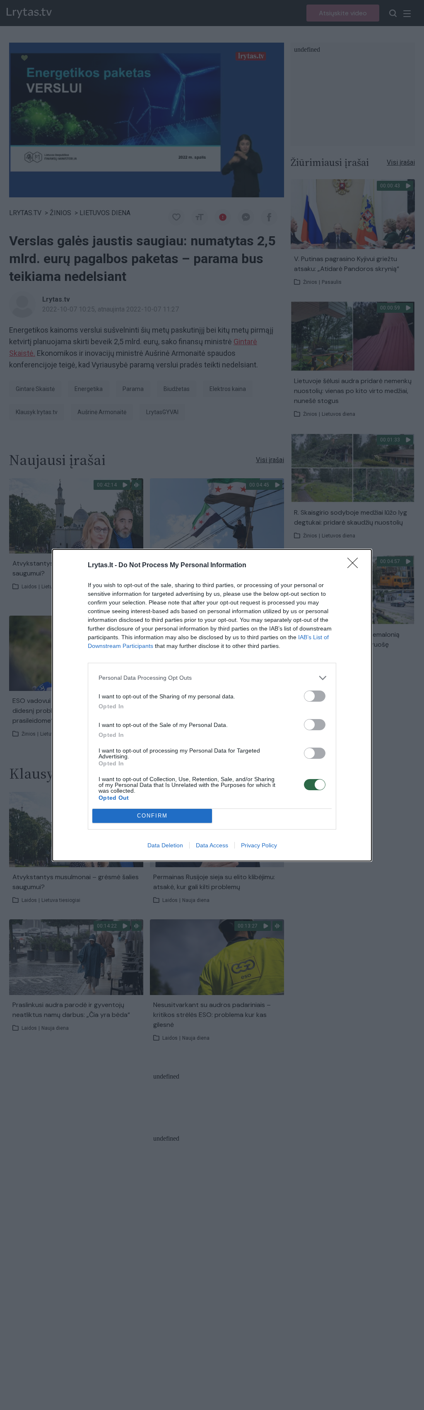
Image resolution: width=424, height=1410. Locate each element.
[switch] (314, 696)
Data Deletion (165, 845)
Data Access (212, 845)
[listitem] (212, 678)
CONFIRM (152, 816)
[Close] (355, 565)
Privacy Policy (259, 845)
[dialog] (212, 705)
